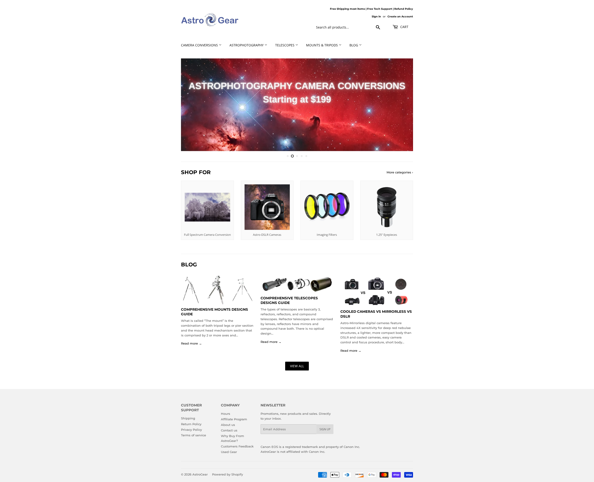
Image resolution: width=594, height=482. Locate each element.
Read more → (191, 343)
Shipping (188, 418)
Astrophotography (247, 45)
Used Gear (229, 452)
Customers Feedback (237, 446)
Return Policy (191, 424)
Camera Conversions (200, 45)
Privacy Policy (191, 429)
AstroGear (200, 474)
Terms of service (193, 435)
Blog (354, 45)
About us (228, 425)
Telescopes (285, 45)
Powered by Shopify (227, 474)
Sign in (376, 16)
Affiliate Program (234, 419)
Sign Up (325, 429)
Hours (225, 413)
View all (297, 366)
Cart (403, 27)
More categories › (400, 172)
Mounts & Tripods (322, 45)
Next (403, 104)
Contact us (229, 430)
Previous (191, 104)
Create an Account (400, 16)
